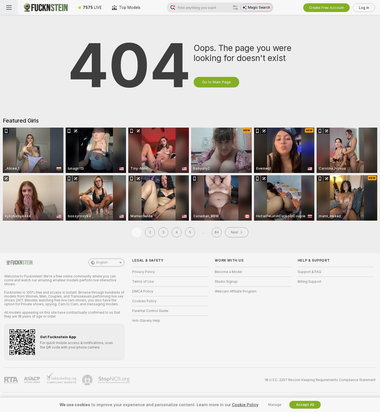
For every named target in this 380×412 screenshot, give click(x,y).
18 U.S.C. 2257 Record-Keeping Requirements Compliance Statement (320, 380)
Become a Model (228, 272)
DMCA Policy (142, 291)
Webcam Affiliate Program (235, 291)
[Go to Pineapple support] (88, 380)
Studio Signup (226, 282)
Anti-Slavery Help (146, 321)
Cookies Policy (144, 301)
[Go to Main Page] (45, 7)
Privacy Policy (143, 272)
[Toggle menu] (9, 7)
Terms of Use (143, 282)
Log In (364, 8)
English (102, 262)
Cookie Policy (245, 405)
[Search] (235, 7)
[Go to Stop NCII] (114, 380)
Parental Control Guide (150, 311)
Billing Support (309, 282)
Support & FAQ (309, 272)
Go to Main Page (216, 82)
